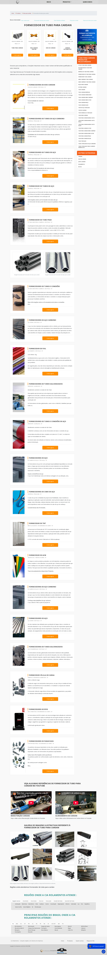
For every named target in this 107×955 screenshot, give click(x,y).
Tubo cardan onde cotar (84, 100)
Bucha (80, 166)
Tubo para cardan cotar (84, 128)
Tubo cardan (81, 89)
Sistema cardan (82, 87)
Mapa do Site (90, 941)
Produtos (66, 2)
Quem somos (87, 2)
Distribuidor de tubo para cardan (85, 68)
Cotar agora (17, 55)
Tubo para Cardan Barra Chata (86, 117)
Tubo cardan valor (25, 20)
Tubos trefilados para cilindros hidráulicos (86, 147)
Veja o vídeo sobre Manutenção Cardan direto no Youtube (28, 818)
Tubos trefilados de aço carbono (87, 143)
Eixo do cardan (82, 159)
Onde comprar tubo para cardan (86, 82)
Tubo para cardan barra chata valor (86, 125)
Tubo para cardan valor (84, 138)
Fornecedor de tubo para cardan (41, 20)
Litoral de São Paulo (69, 901)
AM (59, 923)
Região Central (16, 901)
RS (36, 923)
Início (62, 941)
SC (32, 923)
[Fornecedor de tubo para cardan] (17, 35)
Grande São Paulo (58, 901)
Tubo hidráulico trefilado (59, 20)
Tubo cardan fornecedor (84, 94)
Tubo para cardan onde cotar (86, 133)
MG (17, 923)
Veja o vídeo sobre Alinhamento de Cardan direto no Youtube (73, 818)
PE (40, 923)
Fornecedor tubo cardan (84, 76)
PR (28, 923)
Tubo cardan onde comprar (85, 97)
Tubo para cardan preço (84, 136)
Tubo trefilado (82, 141)
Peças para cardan (74, 20)
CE (48, 923)
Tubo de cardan (82, 110)
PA (62, 923)
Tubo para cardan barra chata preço (86, 121)
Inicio (49, 2)
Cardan (80, 156)
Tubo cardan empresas (84, 92)
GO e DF (53, 923)
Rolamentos (81, 164)
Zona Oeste (33, 901)
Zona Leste (48, 901)
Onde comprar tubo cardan (85, 79)
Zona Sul (41, 901)
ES (21, 923)
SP (25, 923)
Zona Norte (25, 901)
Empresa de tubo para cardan (90, 20)
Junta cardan (81, 161)
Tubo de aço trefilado (84, 107)
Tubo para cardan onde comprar (86, 130)
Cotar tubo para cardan (84, 65)
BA (44, 923)
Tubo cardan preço (83, 102)
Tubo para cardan (83, 115)
